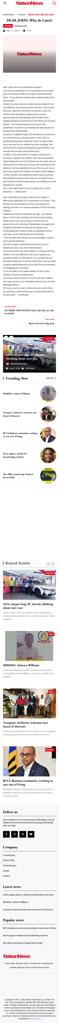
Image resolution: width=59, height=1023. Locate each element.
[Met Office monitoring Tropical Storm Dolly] (48, 476)
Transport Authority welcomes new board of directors (25, 724)
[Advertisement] (29, 518)
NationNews (9, 14)
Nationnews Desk (19, 364)
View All (49, 378)
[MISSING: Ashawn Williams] (48, 394)
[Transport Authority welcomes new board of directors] (48, 414)
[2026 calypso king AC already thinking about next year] (29, 585)
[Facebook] (6, 77)
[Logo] (29, 3)
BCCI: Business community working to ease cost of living (28, 782)
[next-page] (11, 338)
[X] (14, 77)
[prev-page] (6, 338)
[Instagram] (14, 834)
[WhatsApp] (29, 77)
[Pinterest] (21, 77)
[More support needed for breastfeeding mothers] (48, 455)
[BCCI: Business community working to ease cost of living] (48, 435)
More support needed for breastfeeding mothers (25, 935)
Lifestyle (21, 14)
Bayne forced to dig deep (41, 323)
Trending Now (16, 378)
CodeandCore (35, 1019)
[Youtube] (31, 834)
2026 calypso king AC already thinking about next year (25, 356)
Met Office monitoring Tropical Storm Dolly (22, 943)
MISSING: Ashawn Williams (16, 393)
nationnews (21, 26)
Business (50, 750)
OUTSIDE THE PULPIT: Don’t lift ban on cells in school (29, 312)
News (51, 634)
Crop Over (49, 338)
